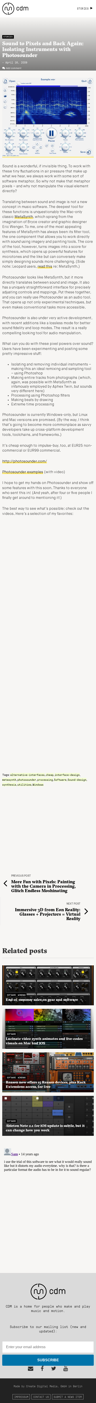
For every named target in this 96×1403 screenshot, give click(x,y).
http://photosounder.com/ (24, 461)
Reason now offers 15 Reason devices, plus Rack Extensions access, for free (46, 1084)
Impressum (21, 1397)
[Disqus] (48, 1201)
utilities (24, 784)
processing (45, 779)
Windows (38, 784)
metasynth (9, 779)
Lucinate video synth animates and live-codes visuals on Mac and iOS (44, 1040)
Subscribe (48, 1360)
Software (60, 779)
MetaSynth (24, 217)
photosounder (26, 779)
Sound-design (77, 779)
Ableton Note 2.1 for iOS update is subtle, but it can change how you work (45, 1127)
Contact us (41, 1397)
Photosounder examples (22, 472)
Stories (8, 36)
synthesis (9, 784)
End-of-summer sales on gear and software (42, 999)
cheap (50, 775)
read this (45, 267)
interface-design (67, 775)
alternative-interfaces (27, 775)
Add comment (13, 68)
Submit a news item (68, 1397)
